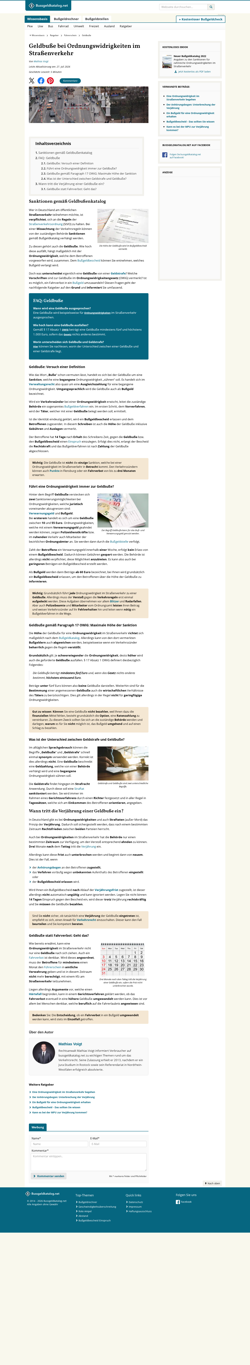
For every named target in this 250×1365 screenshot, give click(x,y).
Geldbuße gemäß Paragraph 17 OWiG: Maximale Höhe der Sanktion (91, 173)
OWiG (65, 329)
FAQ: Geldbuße (49, 158)
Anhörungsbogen (49, 867)
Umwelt (79, 26)
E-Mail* (94, 1138)
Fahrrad (63, 26)
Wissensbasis (38, 35)
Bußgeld (78, 283)
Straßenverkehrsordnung (46, 224)
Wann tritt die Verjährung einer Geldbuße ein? (71, 184)
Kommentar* (40, 1150)
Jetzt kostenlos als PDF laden (194, 71)
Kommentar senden (50, 1176)
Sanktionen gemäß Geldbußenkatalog (65, 153)
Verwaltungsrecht (42, 384)
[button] (31, 80)
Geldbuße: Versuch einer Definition (70, 163)
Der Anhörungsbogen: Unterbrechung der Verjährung (63, 1097)
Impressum (135, 1206)
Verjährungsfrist (106, 890)
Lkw (40, 26)
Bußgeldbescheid (89, 260)
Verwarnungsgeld (41, 513)
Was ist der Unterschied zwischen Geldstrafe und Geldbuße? (86, 179)
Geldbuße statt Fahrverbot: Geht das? (71, 189)
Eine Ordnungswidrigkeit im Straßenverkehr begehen (63, 1092)
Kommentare (70, 80)
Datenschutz (136, 1202)
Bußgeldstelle (119, 541)
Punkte (55, 471)
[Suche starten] (211, 7)
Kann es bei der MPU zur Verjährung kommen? (59, 1112)
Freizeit (94, 26)
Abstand (83, 1215)
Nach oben (213, 1183)
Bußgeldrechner (88, 1202)
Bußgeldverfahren (76, 406)
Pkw (30, 26)
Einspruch (75, 441)
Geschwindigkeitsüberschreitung (97, 1206)
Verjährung (89, 846)
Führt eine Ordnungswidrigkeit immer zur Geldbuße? (82, 168)
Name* (36, 1138)
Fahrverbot (36, 958)
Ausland (109, 26)
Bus (50, 26)
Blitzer (115, 601)
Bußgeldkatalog (69, 638)
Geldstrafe (118, 273)
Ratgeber (126, 26)
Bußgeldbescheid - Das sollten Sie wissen (56, 1107)
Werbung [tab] (38, 1127)
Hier (35, 346)
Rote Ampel (85, 1211)
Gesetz (67, 334)
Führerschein (70, 35)
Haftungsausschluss (140, 1211)
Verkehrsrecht (87, 920)
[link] (200, 19)
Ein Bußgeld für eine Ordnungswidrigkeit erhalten (61, 1102)
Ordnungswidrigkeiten (97, 312)
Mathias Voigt (41, 61)
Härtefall (35, 994)
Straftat (79, 789)
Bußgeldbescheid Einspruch (95, 1220)
